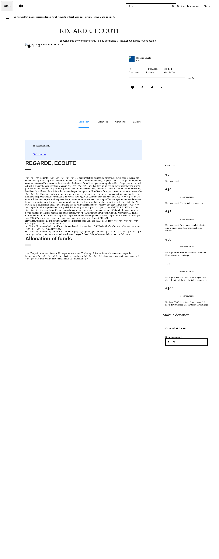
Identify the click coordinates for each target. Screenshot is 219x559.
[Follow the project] (132, 87)
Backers (137, 122)
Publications (102, 122)
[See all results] (173, 6)
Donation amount (173, 337)
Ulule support (107, 17)
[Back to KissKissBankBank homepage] (18, 6)
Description (84, 122)
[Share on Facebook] (142, 87)
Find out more (39, 154)
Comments (120, 122)
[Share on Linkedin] (161, 87)
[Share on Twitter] (152, 87)
